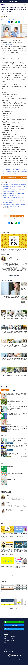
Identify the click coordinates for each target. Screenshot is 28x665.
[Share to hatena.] (19, 22)
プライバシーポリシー (8, 638)
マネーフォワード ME (8, 651)
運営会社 (6, 634)
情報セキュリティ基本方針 (9, 636)
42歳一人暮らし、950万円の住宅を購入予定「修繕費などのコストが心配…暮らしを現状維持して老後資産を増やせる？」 (14, 186)
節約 (13, 19)
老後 (9, 19)
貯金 (5, 19)
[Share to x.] (12, 22)
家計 (2, 19)
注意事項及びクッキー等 (9, 640)
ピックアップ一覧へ (14, 460)
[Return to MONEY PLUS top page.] (14, 1)
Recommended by (21, 382)
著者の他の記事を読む (14, 275)
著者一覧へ (14, 517)
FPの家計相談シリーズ (10, 44)
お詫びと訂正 (7, 649)
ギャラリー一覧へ (14, 608)
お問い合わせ (7, 642)
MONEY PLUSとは (7, 632)
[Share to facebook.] (9, 22)
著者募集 (6, 645)
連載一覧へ (14, 575)
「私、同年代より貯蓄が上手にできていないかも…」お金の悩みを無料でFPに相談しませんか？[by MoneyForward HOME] (15, 171)
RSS (5, 647)
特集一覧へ (14, 487)
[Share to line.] (16, 22)
